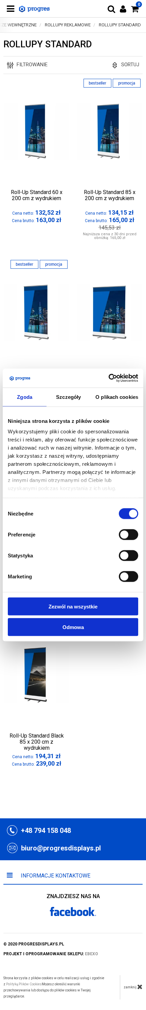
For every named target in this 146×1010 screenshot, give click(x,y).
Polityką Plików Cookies (24, 984)
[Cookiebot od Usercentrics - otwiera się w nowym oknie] (108, 378)
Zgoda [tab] (24, 397)
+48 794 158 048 (46, 830)
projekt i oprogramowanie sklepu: (50, 954)
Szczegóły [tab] (68, 397)
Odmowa (73, 627)
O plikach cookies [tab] (116, 397)
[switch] (128, 534)
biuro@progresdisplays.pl (61, 848)
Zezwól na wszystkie (73, 606)
